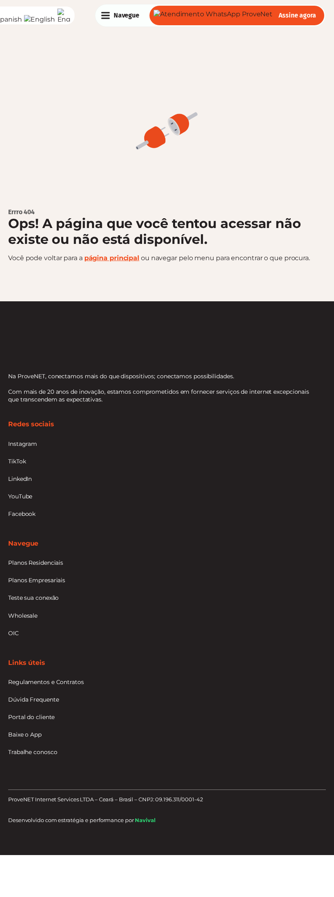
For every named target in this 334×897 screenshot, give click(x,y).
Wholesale (22, 615)
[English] (40, 19)
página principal (111, 258)
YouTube (20, 496)
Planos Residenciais (35, 562)
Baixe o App (25, 734)
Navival (145, 820)
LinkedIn (20, 479)
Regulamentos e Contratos (46, 682)
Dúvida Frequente (33, 699)
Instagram (22, 444)
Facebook (21, 514)
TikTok (17, 461)
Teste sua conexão (33, 597)
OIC (13, 633)
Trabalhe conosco (32, 752)
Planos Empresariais (36, 580)
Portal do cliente (31, 717)
